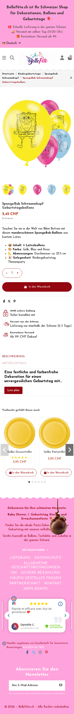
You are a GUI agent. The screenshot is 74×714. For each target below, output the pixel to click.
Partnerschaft (24, 583)
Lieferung (20, 558)
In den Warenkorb (39, 286)
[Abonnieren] (60, 685)
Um (14, 573)
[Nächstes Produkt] (71, 78)
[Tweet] (9, 301)
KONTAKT (53, 583)
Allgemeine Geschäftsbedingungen (35, 565)
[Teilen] (4, 301)
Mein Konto (35, 589)
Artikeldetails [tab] (14, 363)
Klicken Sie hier (33, 647)
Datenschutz (47, 558)
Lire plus (13, 390)
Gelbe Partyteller (54, 451)
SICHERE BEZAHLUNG (40, 573)
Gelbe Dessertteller (19, 451)
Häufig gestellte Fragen (35, 578)
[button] (29, 482)
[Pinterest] (14, 301)
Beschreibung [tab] (13, 356)
